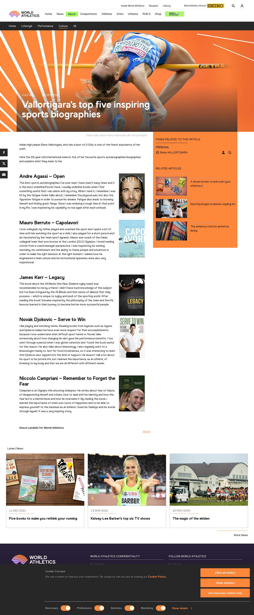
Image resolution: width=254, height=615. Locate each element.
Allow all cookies (225, 572)
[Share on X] (4, 163)
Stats (120, 14)
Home (48, 14)
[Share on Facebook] (4, 152)
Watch (72, 14)
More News (241, 535)
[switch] (99, 608)
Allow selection (225, 582)
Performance (45, 26)
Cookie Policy (157, 576)
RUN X (146, 14)
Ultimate (133, 14)
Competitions (88, 14)
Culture (63, 26)
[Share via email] (4, 174)
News (60, 14)
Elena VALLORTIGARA (174, 152)
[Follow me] (157, 152)
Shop (158, 14)
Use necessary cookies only (225, 593)
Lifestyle (26, 26)
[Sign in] (242, 5)
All (74, 26)
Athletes (107, 14)
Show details (180, 608)
